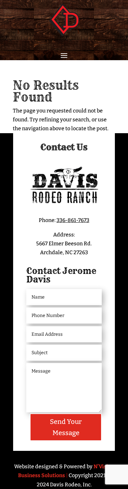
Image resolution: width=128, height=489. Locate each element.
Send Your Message (66, 427)
